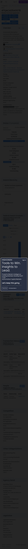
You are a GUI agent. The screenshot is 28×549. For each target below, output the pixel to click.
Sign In (24, 260)
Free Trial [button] (5, 288)
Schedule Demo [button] (12, 288)
